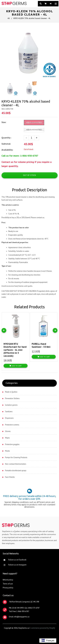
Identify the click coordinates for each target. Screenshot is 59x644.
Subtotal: (6, 143)
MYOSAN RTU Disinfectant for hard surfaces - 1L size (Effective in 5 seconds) (15, 349)
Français (50, 640)
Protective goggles (12, 444)
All (9, 18)
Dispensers (9, 418)
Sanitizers (8, 411)
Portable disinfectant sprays (15, 470)
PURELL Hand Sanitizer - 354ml (41, 345)
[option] (47, 640)
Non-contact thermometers (15, 464)
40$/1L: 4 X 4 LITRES (34, 129)
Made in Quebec (11, 392)
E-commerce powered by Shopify (42, 628)
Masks (7, 451)
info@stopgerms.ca (21, 617)
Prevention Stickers (12, 398)
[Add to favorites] (26, 315)
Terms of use (8, 584)
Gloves (8, 431)
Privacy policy (8, 588)
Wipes (7, 438)
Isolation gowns (11, 405)
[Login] (50, 3)
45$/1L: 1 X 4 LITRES (34, 122)
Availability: (7, 149)
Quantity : (6, 137)
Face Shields (10, 477)
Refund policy (8, 580)
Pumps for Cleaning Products (16, 457)
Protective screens (12, 425)
